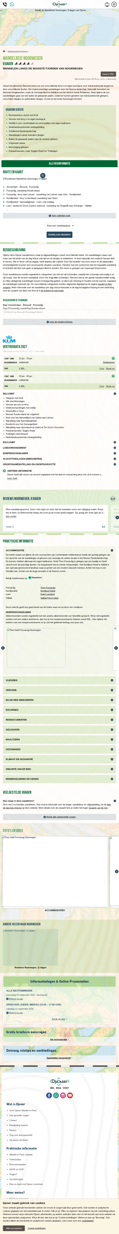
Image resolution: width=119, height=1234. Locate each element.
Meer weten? (15, 1192)
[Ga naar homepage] (59, 4)
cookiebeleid (87, 1220)
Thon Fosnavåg (47, 587)
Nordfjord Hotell (47, 591)
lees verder (11, 516)
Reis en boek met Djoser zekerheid (26, 1184)
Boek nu (110, 368)
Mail (58, 1088)
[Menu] (114, 4)
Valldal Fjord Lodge (49, 598)
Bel (52, 1088)
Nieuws (12, 1130)
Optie (101, 368)
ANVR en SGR (16, 1169)
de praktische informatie (52, 290)
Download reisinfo (59, 235)
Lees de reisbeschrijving (60, 322)
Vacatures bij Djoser (18, 1140)
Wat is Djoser (15, 1104)
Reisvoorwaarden (17, 1164)
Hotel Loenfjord (47, 594)
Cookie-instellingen (37, 1228)
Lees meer (12, 478)
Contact (13, 1120)
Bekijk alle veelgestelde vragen (61, 817)
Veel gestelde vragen (19, 1115)
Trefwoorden (15, 1159)
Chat (66, 1088)
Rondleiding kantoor (18, 1125)
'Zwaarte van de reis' (98, 808)
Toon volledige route (61, 215)
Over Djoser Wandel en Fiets (23, 1110)
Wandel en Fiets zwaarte (21, 1154)
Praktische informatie (21, 1148)
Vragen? (13, 1174)
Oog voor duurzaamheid (20, 1135)
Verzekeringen (16, 1179)
